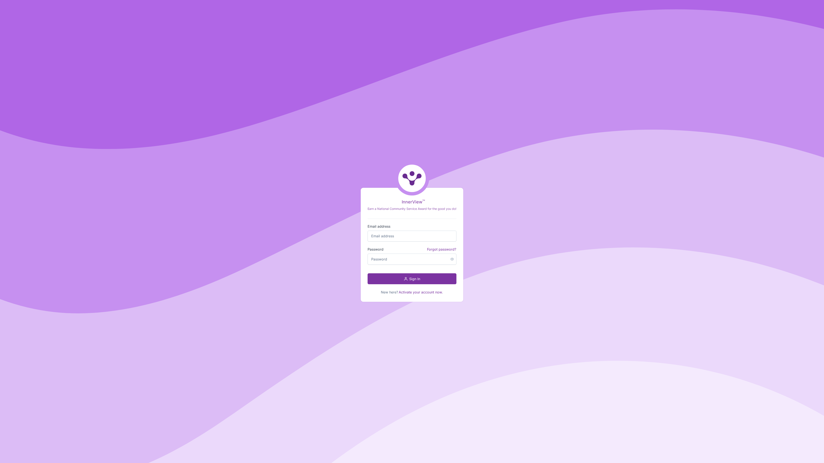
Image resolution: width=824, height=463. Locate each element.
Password (375, 249)
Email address (379, 226)
